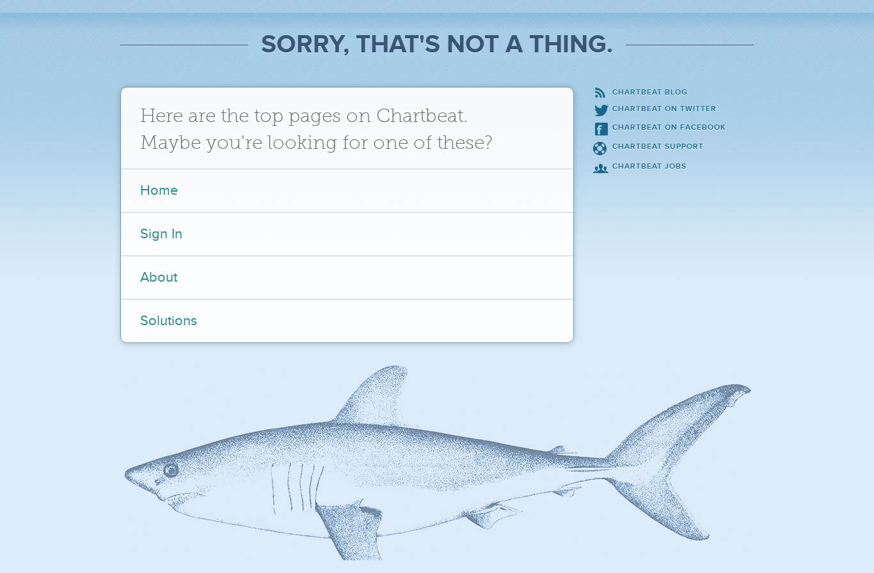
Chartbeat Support (658, 146)
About (158, 277)
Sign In (161, 234)
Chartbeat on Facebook (669, 127)
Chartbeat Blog (650, 92)
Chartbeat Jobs (649, 166)
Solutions (168, 321)
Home (159, 190)
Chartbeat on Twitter (664, 109)
